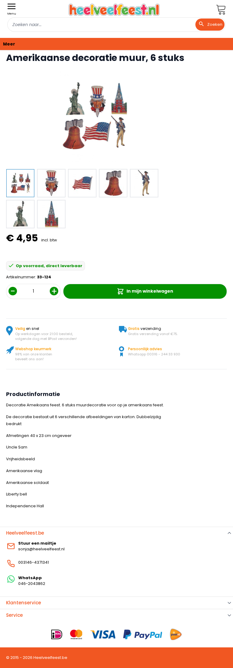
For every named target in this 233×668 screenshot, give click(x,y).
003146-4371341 (33, 562)
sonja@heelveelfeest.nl (41, 549)
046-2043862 (31, 583)
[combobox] (116, 24)
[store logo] (114, 9)
